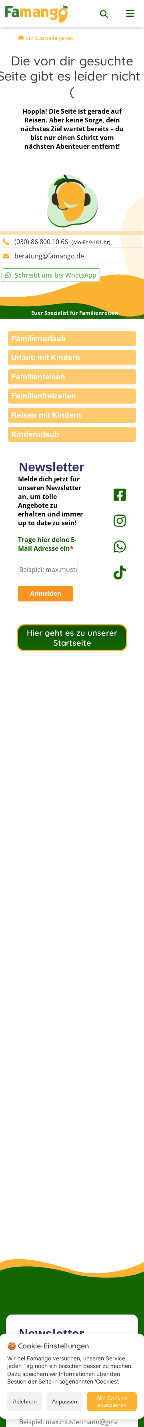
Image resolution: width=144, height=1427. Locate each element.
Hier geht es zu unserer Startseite (72, 638)
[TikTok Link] (112, 572)
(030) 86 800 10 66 (62, 241)
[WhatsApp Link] (112, 547)
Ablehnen (25, 1401)
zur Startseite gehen (49, 38)
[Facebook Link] (112, 495)
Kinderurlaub (35, 434)
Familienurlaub (38, 338)
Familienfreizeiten (43, 396)
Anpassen (64, 1401)
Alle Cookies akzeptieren (112, 1401)
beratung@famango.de (49, 256)
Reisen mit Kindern (46, 415)
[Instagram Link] (112, 521)
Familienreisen (38, 377)
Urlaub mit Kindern (45, 357)
